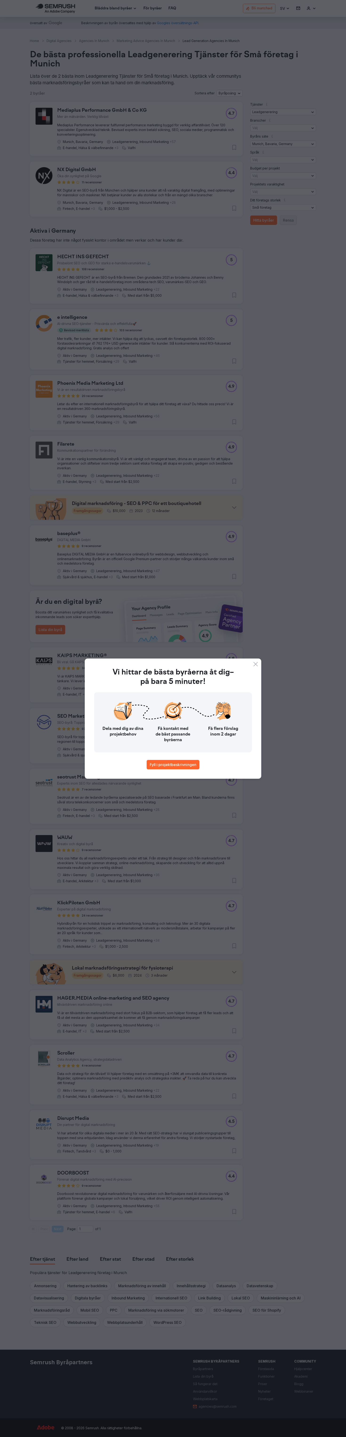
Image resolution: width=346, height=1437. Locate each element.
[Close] (255, 664)
